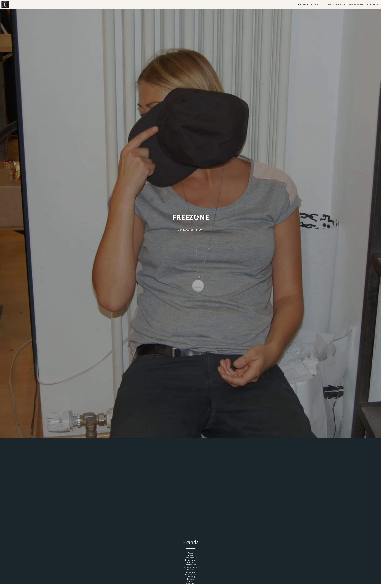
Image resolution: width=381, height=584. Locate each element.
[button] (367, 4)
